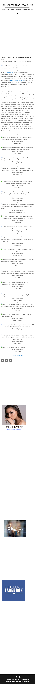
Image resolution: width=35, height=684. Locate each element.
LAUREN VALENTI (18, 355)
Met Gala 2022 (9, 72)
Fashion (29, 61)
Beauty (24, 61)
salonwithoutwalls (7, 61)
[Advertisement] (17, 36)
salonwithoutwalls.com (13, 681)
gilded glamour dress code (17, 80)
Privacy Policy (25, 681)
